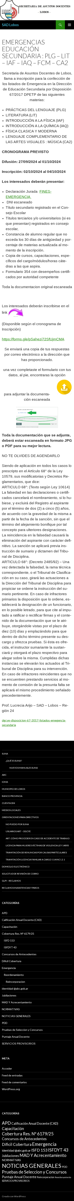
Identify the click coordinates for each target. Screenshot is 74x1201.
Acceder (7, 1068)
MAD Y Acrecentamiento (17, 1002)
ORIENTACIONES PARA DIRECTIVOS (20, 817)
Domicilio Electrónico (16, 866)
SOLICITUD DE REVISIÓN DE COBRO (20, 873)
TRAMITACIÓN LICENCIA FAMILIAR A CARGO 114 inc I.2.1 (35, 859)
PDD (4, 1022)
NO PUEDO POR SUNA (17, 824)
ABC (4, 774)
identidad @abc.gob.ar (15, 988)
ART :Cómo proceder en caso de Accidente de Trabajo (38, 838)
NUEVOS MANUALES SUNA (23, 767)
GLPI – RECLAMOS (11, 880)
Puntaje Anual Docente (16, 1036)
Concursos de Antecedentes (19, 954)
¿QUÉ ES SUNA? (14, 760)
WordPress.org (11, 1089)
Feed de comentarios (14, 1082)
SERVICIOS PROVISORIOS (18, 1043)
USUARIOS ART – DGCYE (18, 831)
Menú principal (69, 24)
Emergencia (9, 968)
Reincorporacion (15, 981)
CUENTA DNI (8, 803)
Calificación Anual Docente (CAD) (22, 919)
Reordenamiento (14, 974)
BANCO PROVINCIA (12, 796)
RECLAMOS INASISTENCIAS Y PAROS (20, 887)
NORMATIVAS (11, 1009)
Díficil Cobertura (11, 961)
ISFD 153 (9, 940)
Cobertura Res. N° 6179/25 (18, 933)
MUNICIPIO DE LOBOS (13, 789)
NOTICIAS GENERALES (16, 1016)
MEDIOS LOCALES (11, 810)
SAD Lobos (10, 25)
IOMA (5, 781)
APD (4, 913)
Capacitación (9, 926)
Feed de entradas (12, 1075)
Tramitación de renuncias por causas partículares (36, 852)
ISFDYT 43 (10, 947)
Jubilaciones (9, 995)
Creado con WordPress (14, 1196)
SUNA (5, 753)
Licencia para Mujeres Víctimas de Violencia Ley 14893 (37, 845)
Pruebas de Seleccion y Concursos (22, 1029)
